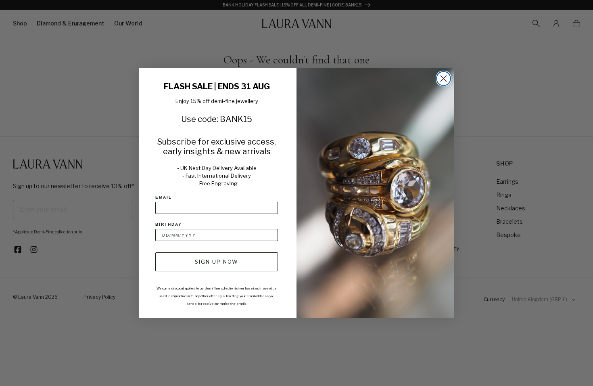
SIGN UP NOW (216, 261)
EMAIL (163, 197)
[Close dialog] (443, 78)
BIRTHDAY (168, 224)
